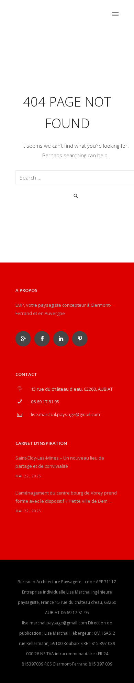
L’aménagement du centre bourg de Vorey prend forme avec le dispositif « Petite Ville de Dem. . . (66, 497)
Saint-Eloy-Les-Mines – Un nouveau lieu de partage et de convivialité (59, 462)
